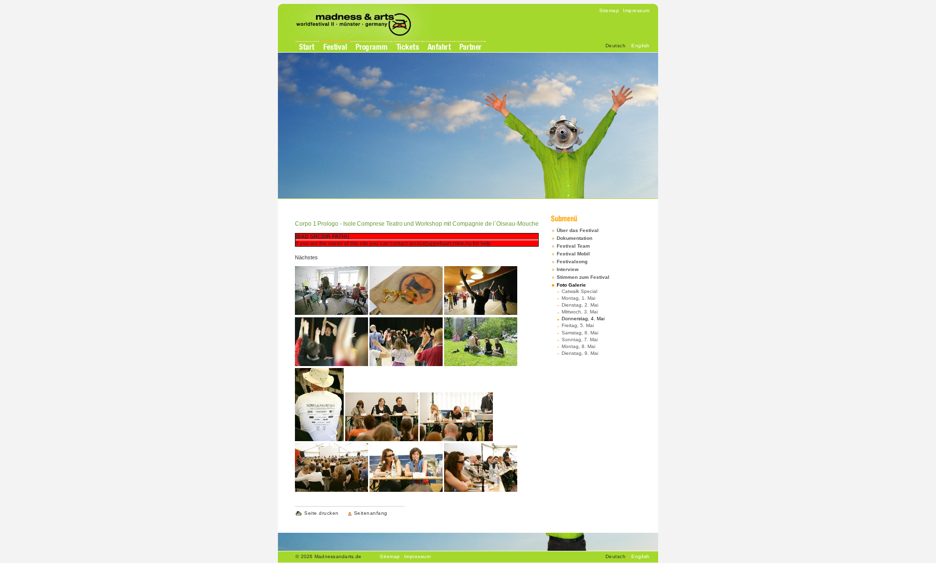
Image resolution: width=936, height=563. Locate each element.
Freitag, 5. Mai (578, 325)
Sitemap (609, 10)
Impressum (636, 10)
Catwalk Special (579, 291)
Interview (568, 269)
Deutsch (615, 45)
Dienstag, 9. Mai (580, 353)
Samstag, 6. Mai (580, 332)
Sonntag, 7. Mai (580, 339)
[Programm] (371, 47)
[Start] (306, 47)
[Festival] (335, 47)
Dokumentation (574, 238)
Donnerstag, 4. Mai (583, 318)
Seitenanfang (371, 513)
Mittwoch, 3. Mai (580, 311)
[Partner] (470, 47)
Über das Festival (578, 230)
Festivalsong (572, 261)
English (640, 45)
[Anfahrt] (439, 47)
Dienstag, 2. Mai (580, 305)
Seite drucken (321, 513)
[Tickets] (407, 47)
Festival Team (573, 246)
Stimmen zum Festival (583, 277)
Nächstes (306, 257)
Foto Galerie (571, 285)
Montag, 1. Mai (578, 298)
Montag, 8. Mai (578, 346)
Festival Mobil (573, 253)
